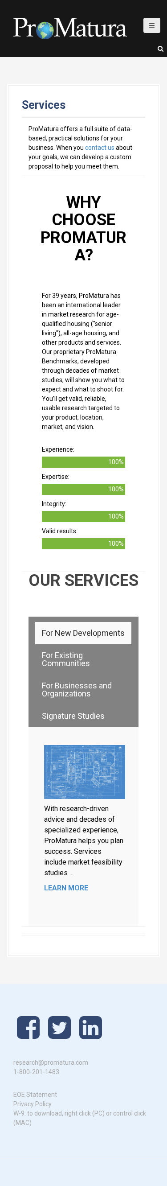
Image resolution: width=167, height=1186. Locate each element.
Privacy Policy (32, 1104)
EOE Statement (35, 1094)
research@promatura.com (50, 1062)
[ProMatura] (70, 28)
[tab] (83, 633)
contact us (99, 147)
